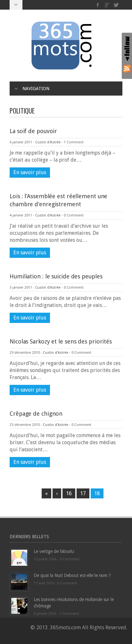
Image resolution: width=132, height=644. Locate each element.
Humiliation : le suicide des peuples (56, 276)
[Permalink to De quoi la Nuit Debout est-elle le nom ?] (19, 581)
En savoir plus (29, 172)
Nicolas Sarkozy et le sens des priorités (61, 341)
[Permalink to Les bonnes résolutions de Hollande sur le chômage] (19, 605)
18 (97, 493)
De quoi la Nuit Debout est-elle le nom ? (72, 575)
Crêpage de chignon (36, 413)
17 (83, 493)
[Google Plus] (107, 5)
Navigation (35, 88)
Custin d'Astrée (48, 142)
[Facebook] (98, 5)
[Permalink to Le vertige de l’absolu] (19, 557)
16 (69, 493)
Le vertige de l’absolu (54, 551)
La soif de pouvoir (33, 131)
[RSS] (127, 68)
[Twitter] (116, 5)
